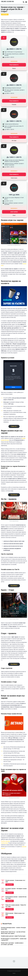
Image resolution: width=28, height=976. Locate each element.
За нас (14, 973)
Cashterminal (4, 843)
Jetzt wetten (14, 212)
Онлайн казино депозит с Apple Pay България (13, 936)
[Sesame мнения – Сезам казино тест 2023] (2, 883)
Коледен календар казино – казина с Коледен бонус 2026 (13, 928)
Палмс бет (14, 426)
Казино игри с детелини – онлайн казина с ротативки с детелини (12, 943)
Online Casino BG (7, 1)
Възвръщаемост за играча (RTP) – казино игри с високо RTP (13, 939)
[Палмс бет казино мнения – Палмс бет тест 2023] (2, 907)
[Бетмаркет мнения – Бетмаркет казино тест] (2, 891)
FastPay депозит (5, 841)
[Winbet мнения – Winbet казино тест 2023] (2, 915)
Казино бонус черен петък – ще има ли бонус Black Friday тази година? (13, 932)
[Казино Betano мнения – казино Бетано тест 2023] (2, 899)
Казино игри (4, 14)
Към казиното (14, 65)
